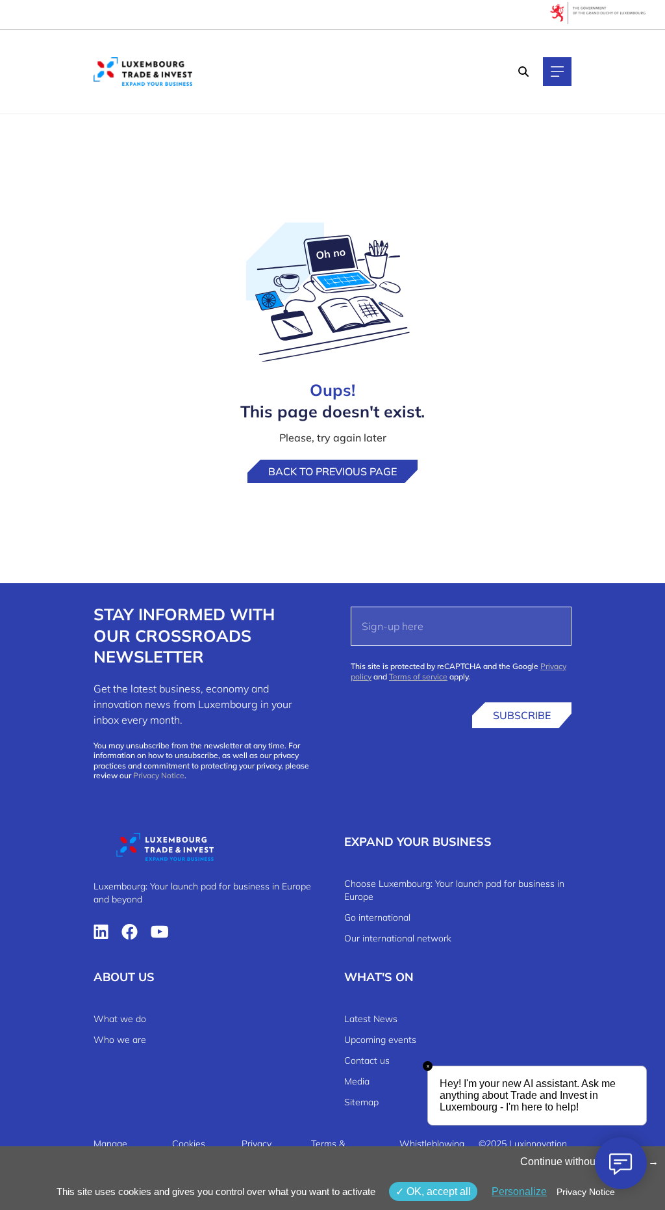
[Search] (523, 71)
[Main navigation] (557, 71)
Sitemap (361, 1102)
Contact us (367, 1060)
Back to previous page (332, 471)
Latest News (370, 1019)
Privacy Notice (158, 775)
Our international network (397, 938)
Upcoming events (380, 1040)
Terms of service (418, 676)
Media (357, 1081)
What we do (120, 1019)
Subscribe (522, 715)
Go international (377, 917)
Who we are (120, 1040)
